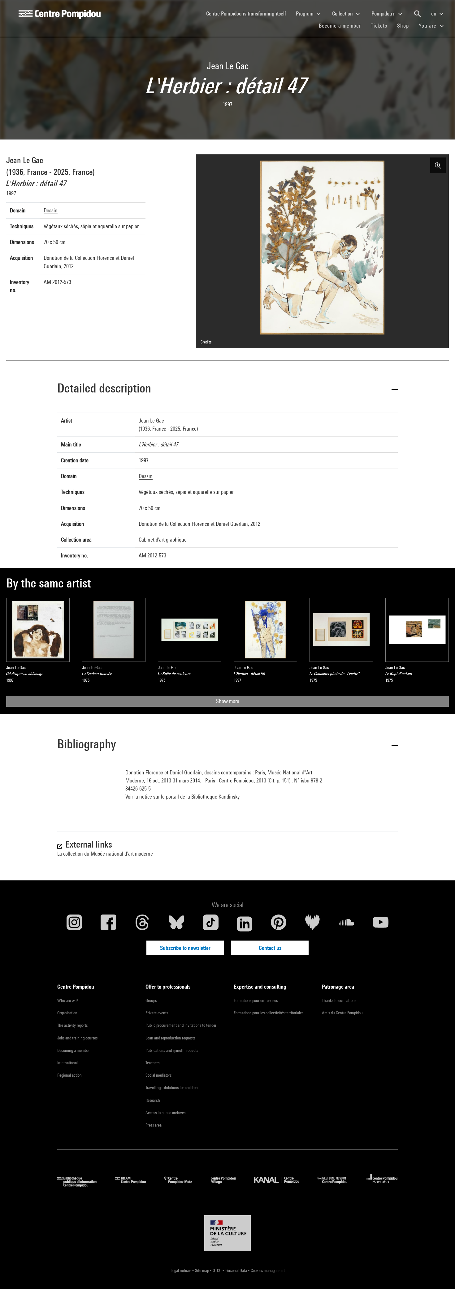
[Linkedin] (245, 924)
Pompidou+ (383, 13)
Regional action (69, 1075)
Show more (227, 701)
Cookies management (268, 1270)
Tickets (379, 25)
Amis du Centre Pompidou (342, 1012)
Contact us (270, 948)
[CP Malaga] (228, 1185)
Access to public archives (165, 1112)
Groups (151, 1000)
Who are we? (67, 1000)
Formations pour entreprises (256, 1000)
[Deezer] (313, 924)
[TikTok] (210, 924)
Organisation (67, 1012)
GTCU (218, 1270)
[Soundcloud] (347, 924)
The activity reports (72, 1025)
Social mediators (158, 1075)
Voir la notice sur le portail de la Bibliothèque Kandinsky (182, 796)
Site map (202, 1270)
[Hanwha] (382, 1185)
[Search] (417, 14)
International (67, 1062)
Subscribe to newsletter (185, 948)
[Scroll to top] (440, 1274)
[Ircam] (135, 1185)
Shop (405, 25)
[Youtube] (381, 924)
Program (305, 13)
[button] (227, 389)
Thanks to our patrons (339, 1000)
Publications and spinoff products (171, 1050)
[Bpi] (81, 1185)
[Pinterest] (279, 924)
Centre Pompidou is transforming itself (248, 13)
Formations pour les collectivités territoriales (268, 1012)
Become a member (342, 25)
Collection (343, 13)
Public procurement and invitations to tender (180, 1025)
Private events (156, 1012)
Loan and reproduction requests (170, 1037)
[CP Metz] (182, 1185)
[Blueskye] (176, 924)
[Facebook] (108, 924)
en (434, 13)
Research (152, 1100)
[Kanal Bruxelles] (281, 1185)
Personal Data (236, 1270)
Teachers (152, 1062)
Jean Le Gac (24, 160)
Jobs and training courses (77, 1037)
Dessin (51, 210)
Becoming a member (73, 1050)
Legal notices (181, 1270)
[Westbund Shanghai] (337, 1185)
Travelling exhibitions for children (171, 1087)
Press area (153, 1125)
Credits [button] (206, 341)
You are (428, 25)
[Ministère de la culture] (227, 1233)
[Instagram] (74, 924)
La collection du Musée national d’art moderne (105, 853)
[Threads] (142, 924)
